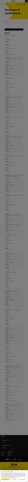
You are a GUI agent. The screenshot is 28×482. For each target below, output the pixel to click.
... (5, 3)
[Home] (14, 1)
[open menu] (2, 1)
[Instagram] (21, 4)
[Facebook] (19, 4)
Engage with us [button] (5, 440)
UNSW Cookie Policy (14, 477)
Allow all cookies (5, 479)
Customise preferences (22, 479)
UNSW (1, 3)
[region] (14, 476)
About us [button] (4, 447)
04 (14, 424)
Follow (24, 3)
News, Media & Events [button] (6, 445)
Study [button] (3, 442)
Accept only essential (14, 479)
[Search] (26, 1)
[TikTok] (22, 4)
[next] (16, 424)
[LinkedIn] (18, 4)
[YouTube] (24, 4)
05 (15, 424)
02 (11, 424)
